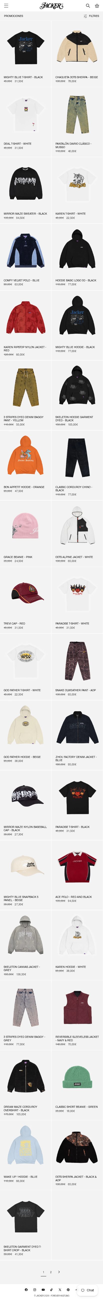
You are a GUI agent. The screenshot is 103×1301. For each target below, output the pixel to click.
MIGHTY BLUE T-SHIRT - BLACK (23, 77)
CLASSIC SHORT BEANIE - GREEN (77, 1107)
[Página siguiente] (59, 1272)
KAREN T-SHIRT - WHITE (71, 214)
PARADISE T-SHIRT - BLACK (73, 827)
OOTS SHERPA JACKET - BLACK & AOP (76, 1179)
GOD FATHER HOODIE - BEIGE (22, 757)
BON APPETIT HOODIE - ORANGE (24, 487)
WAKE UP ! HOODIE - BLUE (21, 1177)
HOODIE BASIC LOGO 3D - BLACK (76, 281)
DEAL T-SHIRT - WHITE (18, 144)
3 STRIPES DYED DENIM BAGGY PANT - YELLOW (24, 419)
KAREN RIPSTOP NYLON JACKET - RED (25, 349)
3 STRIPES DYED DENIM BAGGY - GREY (24, 1039)
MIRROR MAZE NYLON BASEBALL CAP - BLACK (25, 829)
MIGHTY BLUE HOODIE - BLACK (75, 347)
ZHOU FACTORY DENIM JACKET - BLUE (76, 759)
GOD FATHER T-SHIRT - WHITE (22, 690)
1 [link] (43, 1272)
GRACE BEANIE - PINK (18, 557)
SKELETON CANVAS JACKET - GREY (22, 969)
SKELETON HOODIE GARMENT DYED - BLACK (74, 419)
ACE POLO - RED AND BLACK (74, 897)
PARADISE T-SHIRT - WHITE (72, 624)
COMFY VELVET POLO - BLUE (22, 281)
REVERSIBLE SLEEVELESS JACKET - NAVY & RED (77, 1039)
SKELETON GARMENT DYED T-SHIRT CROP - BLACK (22, 1248)
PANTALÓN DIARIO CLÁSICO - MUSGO (74, 145)
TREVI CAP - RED (14, 624)
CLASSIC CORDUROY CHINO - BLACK (74, 489)
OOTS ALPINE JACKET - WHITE (74, 557)
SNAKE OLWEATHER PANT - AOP (76, 690)
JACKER (40, 1295)
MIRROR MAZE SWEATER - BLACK (25, 214)
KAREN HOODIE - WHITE (71, 967)
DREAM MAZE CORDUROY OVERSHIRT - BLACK (20, 1109)
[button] (97, 6)
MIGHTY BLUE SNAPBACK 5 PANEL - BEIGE (21, 899)
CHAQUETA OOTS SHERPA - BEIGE (77, 77)
